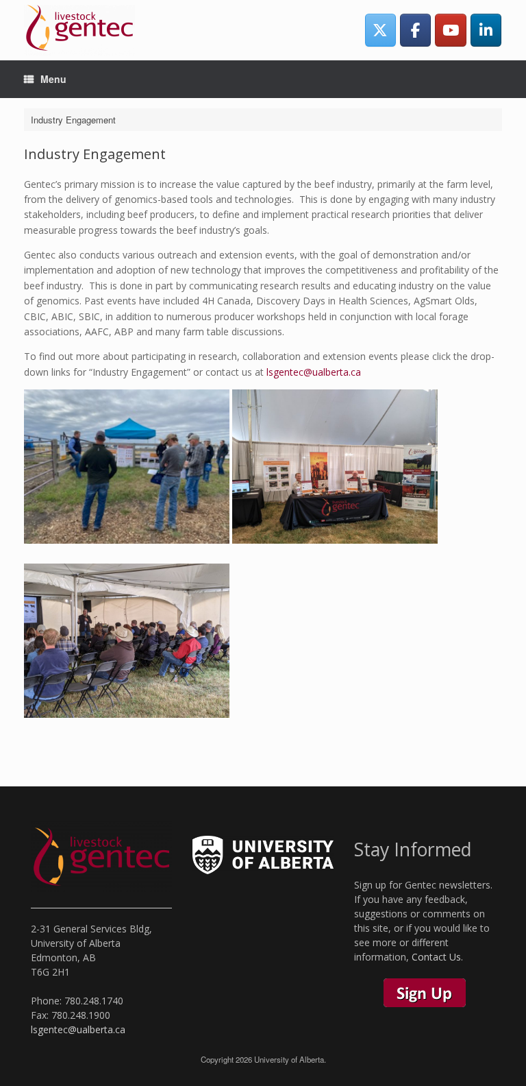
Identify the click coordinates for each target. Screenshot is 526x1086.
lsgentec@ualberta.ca (313, 371)
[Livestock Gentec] (79, 30)
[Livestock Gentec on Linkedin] (486, 30)
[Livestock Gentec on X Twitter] (380, 30)
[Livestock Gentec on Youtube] (450, 30)
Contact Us (436, 956)
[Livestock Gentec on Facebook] (415, 30)
